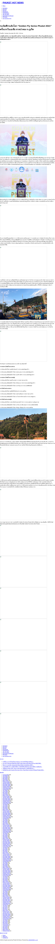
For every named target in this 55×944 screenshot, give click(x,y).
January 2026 (6, 783)
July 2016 (5, 920)
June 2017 (5, 906)
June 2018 (5, 892)
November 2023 (6, 814)
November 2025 (6, 785)
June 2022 (5, 834)
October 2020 (6, 858)
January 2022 (6, 840)
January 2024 (6, 812)
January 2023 (6, 826)
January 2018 (6, 898)
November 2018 (6, 886)
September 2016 (7, 917)
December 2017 (6, 899)
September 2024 (7, 802)
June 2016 (5, 921)
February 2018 (6, 897)
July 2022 (5, 833)
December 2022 (6, 827)
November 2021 (6, 843)
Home (4, 935)
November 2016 (6, 915)
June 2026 (5, 777)
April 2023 (5, 822)
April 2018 (5, 894)
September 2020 (7, 860)
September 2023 (7, 816)
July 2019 (5, 876)
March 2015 (5, 929)
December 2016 (6, 914)
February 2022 (6, 839)
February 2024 (6, 810)
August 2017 (6, 904)
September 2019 (7, 874)
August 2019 (6, 875)
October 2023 (6, 815)
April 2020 (5, 866)
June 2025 (5, 791)
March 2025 (5, 795)
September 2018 (7, 888)
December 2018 (6, 885)
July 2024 (5, 804)
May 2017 (5, 908)
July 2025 (5, 790)
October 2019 (6, 873)
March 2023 (5, 824)
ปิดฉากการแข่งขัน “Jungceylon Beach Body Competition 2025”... (18, 765)
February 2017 (6, 911)
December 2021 (6, 842)
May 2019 (5, 879)
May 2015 (5, 927)
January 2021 (6, 855)
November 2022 (6, 828)
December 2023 (6, 813)
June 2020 (5, 863)
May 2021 (5, 850)
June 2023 (5, 820)
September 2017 (7, 903)
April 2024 (5, 808)
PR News (5, 17)
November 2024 (6, 800)
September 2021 (7, 845)
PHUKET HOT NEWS (13, 2)
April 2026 (5, 779)
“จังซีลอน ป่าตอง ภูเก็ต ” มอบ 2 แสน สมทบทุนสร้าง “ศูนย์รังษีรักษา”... (18, 768)
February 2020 (6, 868)
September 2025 (7, 788)
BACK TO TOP (3, 933)
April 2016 (5, 923)
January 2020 (6, 869)
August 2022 (6, 832)
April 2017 (5, 909)
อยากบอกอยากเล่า (7, 18)
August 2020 (6, 861)
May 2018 (5, 893)
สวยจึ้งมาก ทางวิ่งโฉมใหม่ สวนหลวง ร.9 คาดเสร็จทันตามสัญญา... (18, 761)
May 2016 (5, 922)
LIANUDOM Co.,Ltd (33, 940)
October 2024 (6, 801)
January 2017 (6, 912)
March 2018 (5, 896)
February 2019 (6, 882)
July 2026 (5, 776)
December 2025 (6, 784)
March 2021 (5, 852)
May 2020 (5, 864)
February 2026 (6, 782)
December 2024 (6, 798)
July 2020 (5, 862)
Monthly (2, 772)
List (4, 10)
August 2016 (6, 918)
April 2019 (5, 880)
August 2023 (6, 818)
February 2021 (6, 854)
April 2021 (5, 851)
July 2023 (5, 819)
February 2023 (6, 825)
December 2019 (6, 870)
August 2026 (6, 774)
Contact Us (5, 937)
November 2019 (6, 872)
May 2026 (5, 778)
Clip (5, 9)
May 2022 (5, 836)
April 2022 (5, 837)
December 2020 (6, 856)
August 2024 (6, 803)
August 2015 (6, 924)
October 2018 (6, 887)
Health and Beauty (8, 15)
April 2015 (5, 928)
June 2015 (5, 926)
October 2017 (6, 902)
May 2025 (5, 792)
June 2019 (5, 878)
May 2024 (5, 807)
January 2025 (6, 797)
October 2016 (6, 916)
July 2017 (5, 905)
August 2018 (6, 890)
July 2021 (5, 848)
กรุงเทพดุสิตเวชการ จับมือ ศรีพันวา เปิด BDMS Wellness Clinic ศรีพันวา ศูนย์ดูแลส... (22, 766)
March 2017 (5, 910)
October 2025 (6, 786)
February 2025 (6, 796)
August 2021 (6, 846)
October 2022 (6, 830)
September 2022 (7, 831)
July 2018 (5, 891)
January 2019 (6, 884)
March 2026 (5, 780)
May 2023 (5, 821)
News (5, 8)
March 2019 (5, 881)
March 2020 (5, 867)
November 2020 (6, 857)
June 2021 (5, 849)
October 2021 (6, 844)
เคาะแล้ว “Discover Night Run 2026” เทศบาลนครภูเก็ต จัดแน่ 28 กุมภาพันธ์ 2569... (22, 763)
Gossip (5, 11)
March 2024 (5, 809)
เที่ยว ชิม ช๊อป (6, 14)
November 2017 (6, 900)
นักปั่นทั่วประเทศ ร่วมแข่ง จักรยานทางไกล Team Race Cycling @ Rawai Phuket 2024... (23, 770)
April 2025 (5, 794)
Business (6, 13)
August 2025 (6, 789)
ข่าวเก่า (2, 759)
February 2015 (6, 930)
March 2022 (5, 838)
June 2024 (5, 806)
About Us (5, 936)
